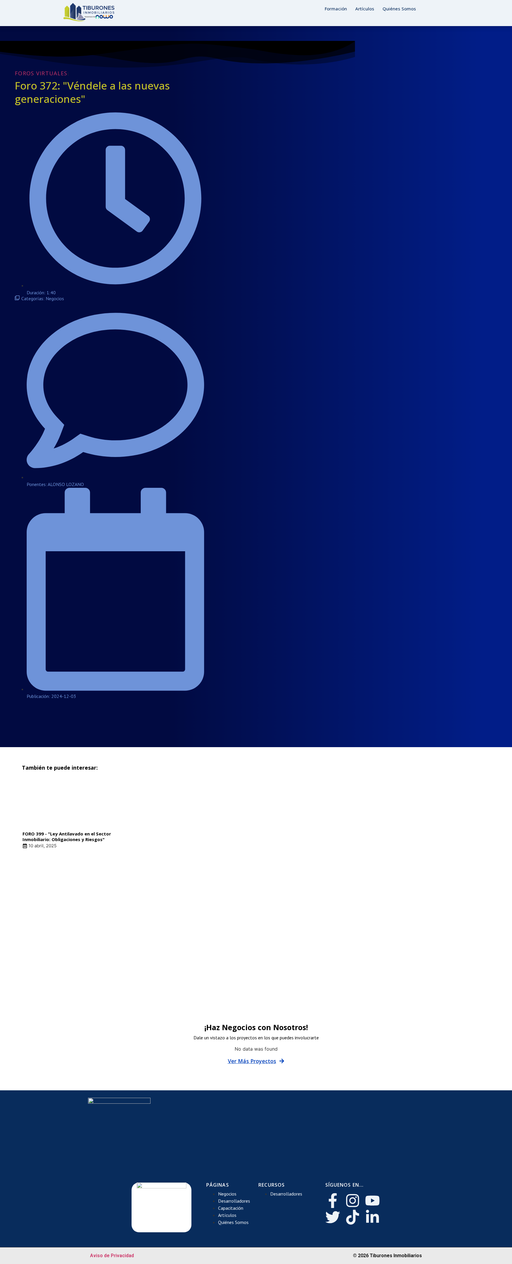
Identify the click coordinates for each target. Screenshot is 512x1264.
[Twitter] (332, 1217)
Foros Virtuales (41, 73)
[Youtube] (372, 1200)
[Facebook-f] (332, 1200)
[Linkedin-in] (372, 1217)
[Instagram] (352, 1200)
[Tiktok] (352, 1217)
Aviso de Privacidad (112, 1255)
